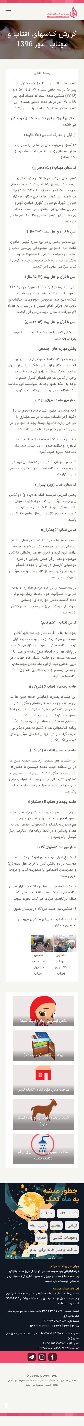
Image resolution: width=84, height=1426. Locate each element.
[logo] (62, 7)
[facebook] (52, 1357)
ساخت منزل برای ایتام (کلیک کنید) (43, 1089)
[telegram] (32, 1357)
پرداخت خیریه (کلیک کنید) (43, 1055)
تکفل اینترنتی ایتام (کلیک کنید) (43, 1021)
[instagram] (42, 1357)
